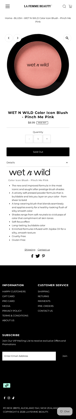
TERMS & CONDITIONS (15, 315)
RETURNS (43, 296)
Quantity (38, 132)
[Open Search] (64, 6)
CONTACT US (45, 311)
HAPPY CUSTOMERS (14, 291)
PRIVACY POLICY (12, 311)
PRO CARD (8, 301)
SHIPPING (43, 291)
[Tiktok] (13, 398)
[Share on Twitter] (38, 257)
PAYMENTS (44, 301)
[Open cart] (70, 6)
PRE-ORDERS (46, 306)
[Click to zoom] (67, 38)
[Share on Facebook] (32, 257)
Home (8, 18)
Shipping (30, 250)
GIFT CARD (8, 296)
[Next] (17, 38)
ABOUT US (8, 320)
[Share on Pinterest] (43, 257)
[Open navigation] (11, 6)
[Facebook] (4, 398)
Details (11, 162)
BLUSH (18, 18)
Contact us (44, 250)
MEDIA (6, 306)
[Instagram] (9, 398)
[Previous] (9, 38)
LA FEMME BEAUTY (37, 411)
